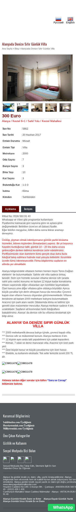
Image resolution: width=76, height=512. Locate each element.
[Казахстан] (58, 25)
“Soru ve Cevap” (57, 380)
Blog (17, 48)
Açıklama (10, 209)
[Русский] (58, 18)
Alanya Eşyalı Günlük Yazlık (58, 499)
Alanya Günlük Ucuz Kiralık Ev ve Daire (24, 501)
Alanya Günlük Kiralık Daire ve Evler (22, 499)
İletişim (28, 209)
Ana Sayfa (7, 48)
